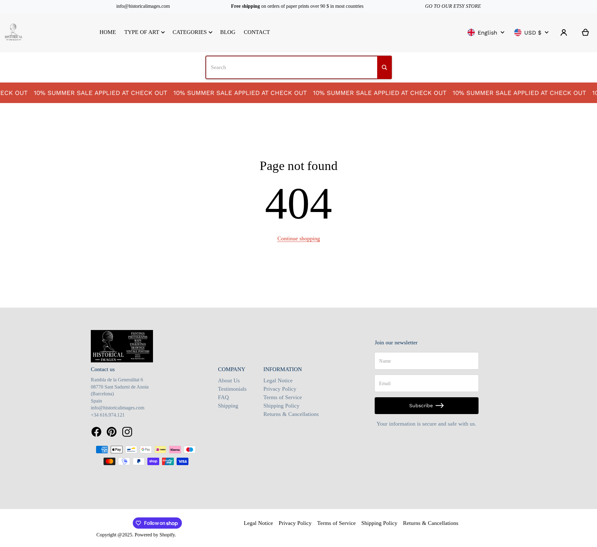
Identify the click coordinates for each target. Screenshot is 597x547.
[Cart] (585, 32)
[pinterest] (111, 432)
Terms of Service (282, 397)
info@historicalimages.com (143, 6)
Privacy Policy (279, 389)
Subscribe (421, 405)
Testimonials (232, 389)
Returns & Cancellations (291, 414)
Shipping (228, 406)
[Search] (384, 67)
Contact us (103, 369)
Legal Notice (278, 380)
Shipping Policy (281, 406)
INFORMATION (282, 369)
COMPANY (231, 369)
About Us (229, 380)
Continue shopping (298, 238)
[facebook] (96, 432)
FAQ (223, 397)
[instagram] (127, 432)
